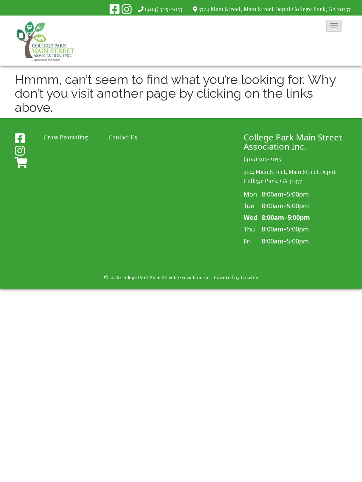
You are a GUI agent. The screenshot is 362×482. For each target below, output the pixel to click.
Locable (249, 277)
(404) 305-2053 (163, 9)
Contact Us (123, 137)
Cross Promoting (65, 137)
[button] (334, 26)
